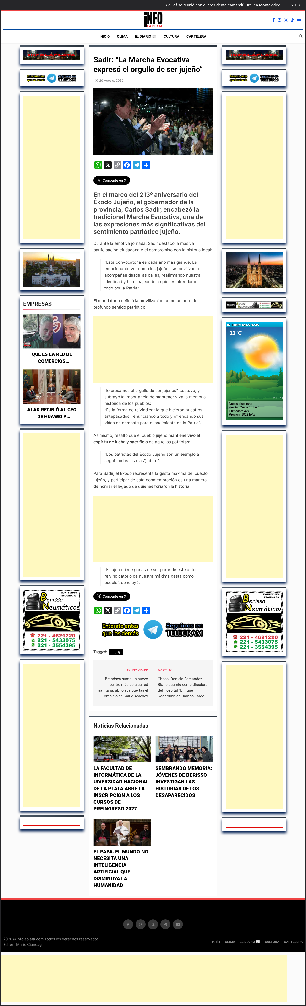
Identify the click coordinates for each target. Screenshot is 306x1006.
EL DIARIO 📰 (146, 36)
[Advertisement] (51, 167)
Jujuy (116, 652)
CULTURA (171, 36)
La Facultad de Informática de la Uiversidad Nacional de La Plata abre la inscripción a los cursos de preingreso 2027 (120, 788)
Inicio (104, 36)
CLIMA (122, 36)
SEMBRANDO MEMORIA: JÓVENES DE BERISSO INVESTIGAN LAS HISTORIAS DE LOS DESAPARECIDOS (183, 781)
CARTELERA (196, 36)
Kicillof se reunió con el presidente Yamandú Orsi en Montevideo (222, 5)
